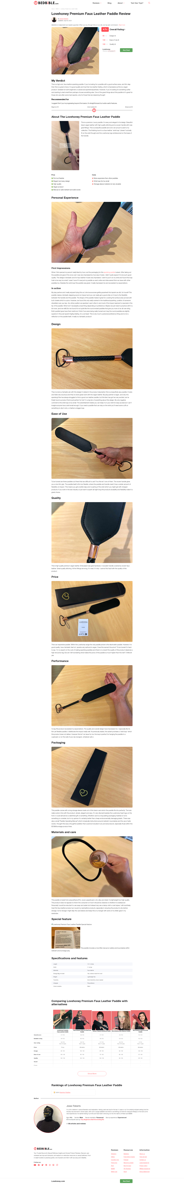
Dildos (113, 1157)
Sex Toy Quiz (127, 1165)
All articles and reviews (77, 1123)
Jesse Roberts (64, 18)
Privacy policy (143, 1165)
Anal (112, 1165)
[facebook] (39, 1165)
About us (142, 1154)
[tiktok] (57, 1165)
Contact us (143, 1160)
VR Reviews (127, 1168)
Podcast (126, 1160)
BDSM (113, 1168)
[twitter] (42, 1165)
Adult (125, 1171)
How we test (143, 1157)
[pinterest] (46, 1165)
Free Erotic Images (129, 1157)
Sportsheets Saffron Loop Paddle (140, 1030)
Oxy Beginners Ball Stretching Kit (92, 1119)
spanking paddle (109, 272)
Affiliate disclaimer (145, 1168)
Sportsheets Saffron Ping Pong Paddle (82, 1030)
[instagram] (50, 1165)
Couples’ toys (115, 1160)
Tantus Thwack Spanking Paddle (102, 1030)
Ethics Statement (145, 1171)
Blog (109, 3)
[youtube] (35, 1165)
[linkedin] (53, 1165)
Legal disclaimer (144, 1162)
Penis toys (114, 1162)
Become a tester (128, 1162)
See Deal (126, 50)
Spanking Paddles (65, 1092)
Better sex (114, 1171)
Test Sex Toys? (137, 3)
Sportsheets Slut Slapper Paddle (121, 1030)
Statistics (126, 1154)
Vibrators (113, 1154)
